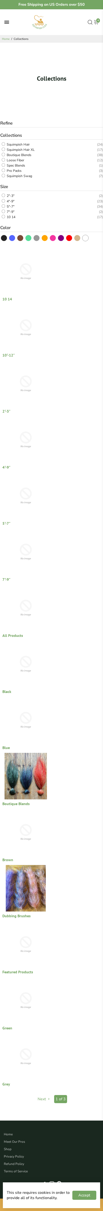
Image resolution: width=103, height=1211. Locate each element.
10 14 (10, 217)
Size (4, 186)
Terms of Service (16, 1171)
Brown (20, 238)
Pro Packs (14, 170)
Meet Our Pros (14, 1141)
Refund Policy (14, 1164)
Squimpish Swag (19, 176)
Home (6, 39)
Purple (61, 238)
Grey (37, 238)
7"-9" (10, 212)
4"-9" (10, 201)
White (85, 238)
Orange (45, 238)
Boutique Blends (18, 155)
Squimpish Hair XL (20, 149)
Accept (84, 1195)
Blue (12, 238)
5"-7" (10, 206)
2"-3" (10, 196)
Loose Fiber (15, 160)
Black (4, 238)
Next (42, 1099)
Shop (7, 1149)
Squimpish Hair (18, 144)
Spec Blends (15, 165)
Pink (53, 238)
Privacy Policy (14, 1156)
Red (69, 238)
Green (28, 238)
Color (5, 228)
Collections (11, 135)
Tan (77, 238)
